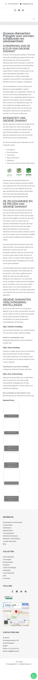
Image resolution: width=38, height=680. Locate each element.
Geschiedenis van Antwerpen (12, 528)
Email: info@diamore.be (11, 657)
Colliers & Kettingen (9, 573)
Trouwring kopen (8, 539)
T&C (17, 667)
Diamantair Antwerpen (10, 541)
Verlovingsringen (8, 562)
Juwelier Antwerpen (9, 547)
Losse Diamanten (8, 579)
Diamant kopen (8, 536)
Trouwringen (7, 565)
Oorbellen (6, 570)
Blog (4, 550)
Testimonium (7, 533)
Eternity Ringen (8, 568)
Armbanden (7, 576)
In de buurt (6, 584)
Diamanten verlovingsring (11, 544)
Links (4, 581)
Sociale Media (7, 531)
